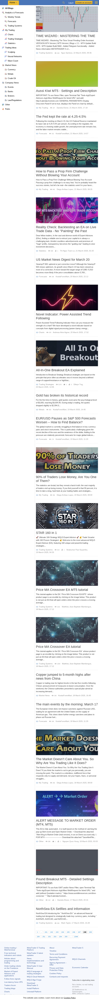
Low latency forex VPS (13, 982)
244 (62, 932)
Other (41, 841)
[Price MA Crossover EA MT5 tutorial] (67, 573)
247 (79, 932)
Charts (41, 332)
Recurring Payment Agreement (57, 958)
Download (32, 984)
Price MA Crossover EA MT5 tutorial (62, 589)
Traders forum (10, 985)
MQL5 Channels (78, 959)
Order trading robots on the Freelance (12, 967)
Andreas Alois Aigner (61, 332)
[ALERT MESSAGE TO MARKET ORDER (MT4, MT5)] (67, 804)
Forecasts (43, 133)
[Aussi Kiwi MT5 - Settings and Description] (67, 74)
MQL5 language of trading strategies (34, 972)
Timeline (53, 951)
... (41, 932)
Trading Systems (46, 53)
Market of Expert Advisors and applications (11, 973)
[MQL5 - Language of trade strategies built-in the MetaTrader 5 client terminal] (4, 3)
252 (49, 937)
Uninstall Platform (34, 992)
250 (38, 937)
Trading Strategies (46, 384)
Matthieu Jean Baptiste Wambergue (76, 607)
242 (51, 932)
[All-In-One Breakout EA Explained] (67, 353)
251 (44, 937)
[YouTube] (86, 976)
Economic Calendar (80, 967)
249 (90, 932)
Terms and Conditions (58, 954)
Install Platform (33, 988)
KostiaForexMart (62, 133)
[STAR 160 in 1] (67, 516)
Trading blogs (9, 988)
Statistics (42, 251)
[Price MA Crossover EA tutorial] (67, 630)
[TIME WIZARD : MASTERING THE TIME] (67, 19)
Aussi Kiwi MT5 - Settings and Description (66, 91)
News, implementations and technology (35, 960)
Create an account (83, 3)
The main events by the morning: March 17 (67, 704)
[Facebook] (73, 976)
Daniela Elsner (62, 108)
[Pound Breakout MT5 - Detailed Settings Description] (67, 862)
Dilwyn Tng (78, 384)
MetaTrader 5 (77, 948)
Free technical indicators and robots (12, 954)
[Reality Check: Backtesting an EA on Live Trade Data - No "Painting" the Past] (67, 210)
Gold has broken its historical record (62, 395)
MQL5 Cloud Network (35, 977)
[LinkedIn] (90, 976)
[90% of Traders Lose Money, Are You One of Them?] (67, 460)
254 (60, 937)
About (52, 948)
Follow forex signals (12, 979)
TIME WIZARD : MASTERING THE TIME (65, 36)
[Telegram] (77, 976)
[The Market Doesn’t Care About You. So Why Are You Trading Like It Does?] (67, 742)
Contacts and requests (59, 977)
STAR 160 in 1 (46, 533)
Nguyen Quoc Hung (71, 841)
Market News (44, 695)
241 (46, 932)
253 (55, 937)
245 (68, 932)
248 (85, 932)
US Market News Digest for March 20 (63, 259)
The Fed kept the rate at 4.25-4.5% (61, 116)
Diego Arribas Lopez (65, 189)
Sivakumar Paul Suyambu (76, 550)
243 (57, 932)
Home (12, 2)
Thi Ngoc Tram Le (67, 251)
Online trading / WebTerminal (10, 949)
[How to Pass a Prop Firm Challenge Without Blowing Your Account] (67, 154)
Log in (70, 3)
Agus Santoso (66, 53)
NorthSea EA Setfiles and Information (63, 909)
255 (66, 937)
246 (73, 932)
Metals (41, 409)
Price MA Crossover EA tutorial (58, 646)
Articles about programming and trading (11, 960)
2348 (76, 937)
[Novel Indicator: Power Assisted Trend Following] (67, 297)
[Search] (63, 2)
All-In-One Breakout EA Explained (60, 370)
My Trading (43, 108)
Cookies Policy (55, 973)
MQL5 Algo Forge (34, 980)
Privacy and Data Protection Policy (56, 969)
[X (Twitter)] (82, 976)
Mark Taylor (66, 923)
